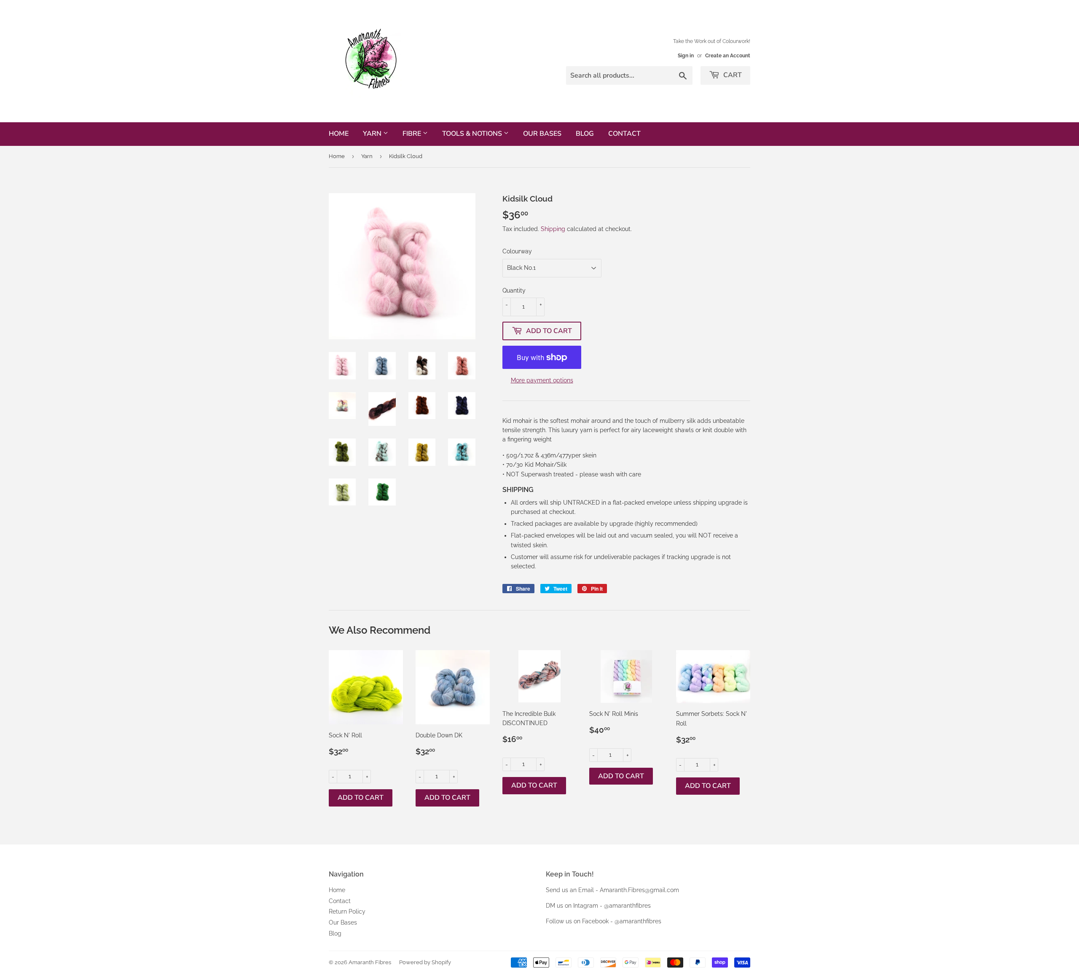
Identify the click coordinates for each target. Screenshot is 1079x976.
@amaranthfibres (627, 905)
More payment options (542, 380)
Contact (624, 133)
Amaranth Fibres (370, 962)
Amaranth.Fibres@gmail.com (639, 890)
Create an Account (727, 56)
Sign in (686, 56)
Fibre (413, 133)
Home (339, 133)
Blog (585, 133)
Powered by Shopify (425, 962)
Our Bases (542, 133)
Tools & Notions (473, 133)
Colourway (517, 251)
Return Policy (347, 911)
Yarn (373, 133)
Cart (732, 75)
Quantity (514, 290)
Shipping (553, 229)
